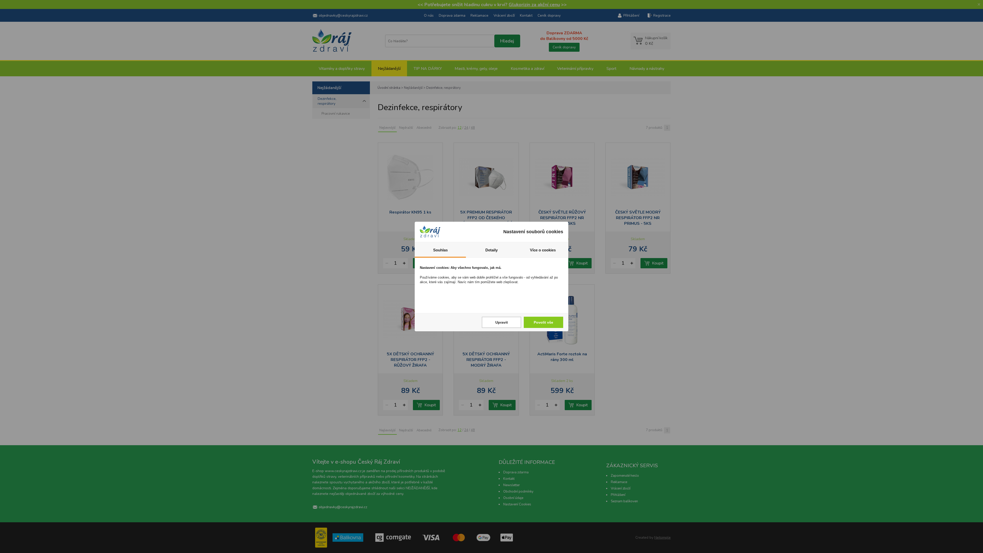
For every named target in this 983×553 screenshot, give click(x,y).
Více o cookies (543, 250)
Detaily (491, 250)
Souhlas (440, 250)
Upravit (501, 322)
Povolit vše (543, 322)
